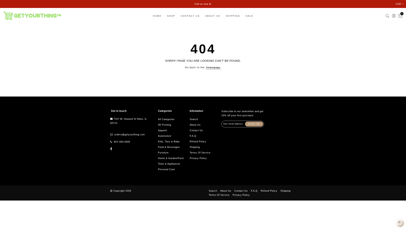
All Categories (166, 119)
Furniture (163, 152)
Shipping (233, 16)
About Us (212, 16)
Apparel (162, 130)
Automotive (164, 136)
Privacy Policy (198, 158)
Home (157, 16)
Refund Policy (198, 141)
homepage (213, 67)
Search (194, 119)
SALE (249, 16)
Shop (171, 16)
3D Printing (164, 124)
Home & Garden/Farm (171, 158)
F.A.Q (193, 136)
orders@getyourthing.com (129, 134)
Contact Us (190, 16)
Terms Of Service (200, 152)
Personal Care (166, 169)
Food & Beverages (169, 147)
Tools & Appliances (169, 163)
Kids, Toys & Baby (169, 141)
